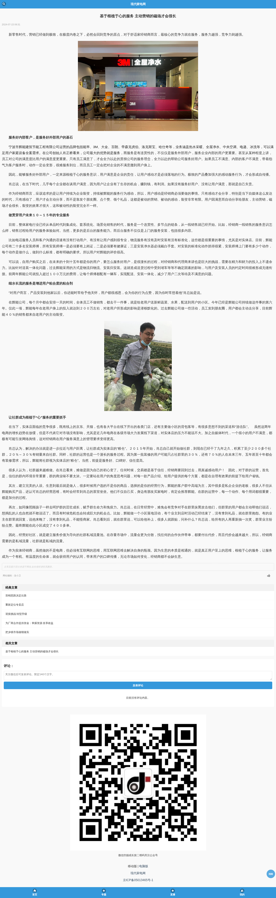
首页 (34, 894)
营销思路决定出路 (15, 595)
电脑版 (143, 866)
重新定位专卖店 (14, 604)
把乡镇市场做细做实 (17, 632)
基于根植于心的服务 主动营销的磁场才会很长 (32, 651)
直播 (172, 894)
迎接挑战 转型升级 (16, 613)
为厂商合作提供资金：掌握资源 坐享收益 (29, 623)
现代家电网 (138, 873)
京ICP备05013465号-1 (138, 880)
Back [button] (4, 4)
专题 (103, 894)
